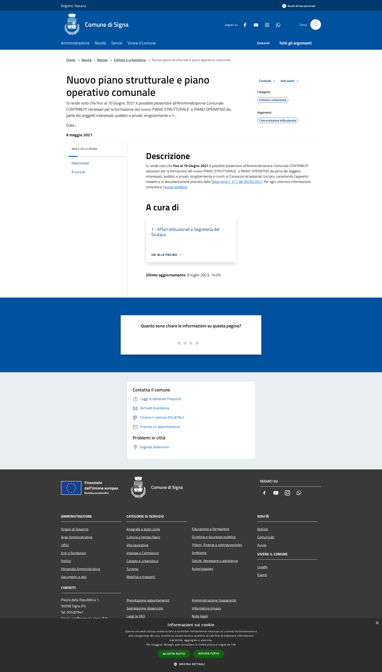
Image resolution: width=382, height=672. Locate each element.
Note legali (200, 616)
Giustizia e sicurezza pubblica (214, 536)
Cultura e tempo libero (143, 537)
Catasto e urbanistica (142, 561)
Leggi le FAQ (135, 616)
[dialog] (191, 645)
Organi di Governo (74, 529)
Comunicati (265, 537)
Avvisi (261, 545)
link (233, 644)
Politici (66, 561)
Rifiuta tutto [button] (208, 653)
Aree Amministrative (76, 537)
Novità (87, 60)
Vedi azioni (288, 80)
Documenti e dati (74, 576)
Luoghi (262, 566)
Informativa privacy (206, 608)
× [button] (377, 623)
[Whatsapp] (276, 24)
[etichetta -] (197, 343)
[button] (191, 664)
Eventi (262, 574)
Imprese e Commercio (142, 553)
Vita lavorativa (137, 545)
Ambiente (199, 552)
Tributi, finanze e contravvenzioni (217, 544)
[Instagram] (265, 24)
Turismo (132, 568)
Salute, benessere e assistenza (215, 560)
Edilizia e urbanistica (130, 60)
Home (70, 60)
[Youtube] (254, 24)
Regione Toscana (73, 5)
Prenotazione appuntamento (147, 600)
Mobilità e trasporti (140, 576)
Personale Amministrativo (80, 568)
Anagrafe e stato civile (143, 529)
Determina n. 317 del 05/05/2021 (237, 181)
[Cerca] (315, 24)
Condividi (265, 80)
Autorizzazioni (202, 568)
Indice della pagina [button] (84, 149)
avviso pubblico (175, 187)
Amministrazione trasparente (214, 600)
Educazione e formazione (210, 529)
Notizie (102, 60)
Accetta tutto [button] (174, 654)
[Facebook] (243, 24)
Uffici (65, 545)
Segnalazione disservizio (144, 608)
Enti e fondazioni (73, 553)
